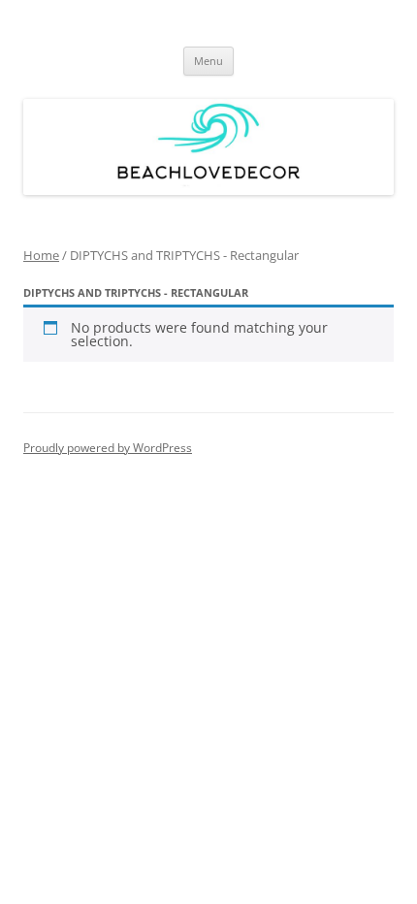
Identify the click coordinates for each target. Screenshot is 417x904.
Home (41, 255)
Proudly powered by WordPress (107, 447)
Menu (208, 60)
